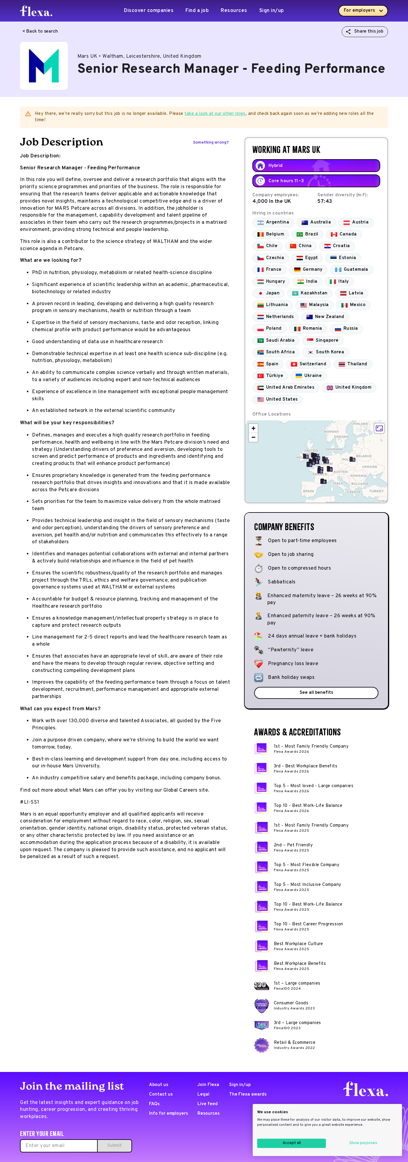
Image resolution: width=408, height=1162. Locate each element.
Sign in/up (271, 10)
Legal (203, 1094)
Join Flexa (208, 1085)
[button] (306, 456)
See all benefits (316, 693)
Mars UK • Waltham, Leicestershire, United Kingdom (139, 56)
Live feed (207, 1104)
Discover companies (149, 10)
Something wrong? (211, 142)
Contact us (161, 1094)
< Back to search (40, 31)
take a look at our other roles (215, 114)
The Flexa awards (247, 1094)
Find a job (197, 10)
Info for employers (168, 1114)
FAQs (154, 1104)
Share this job (368, 31)
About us (158, 1085)
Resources (234, 10)
